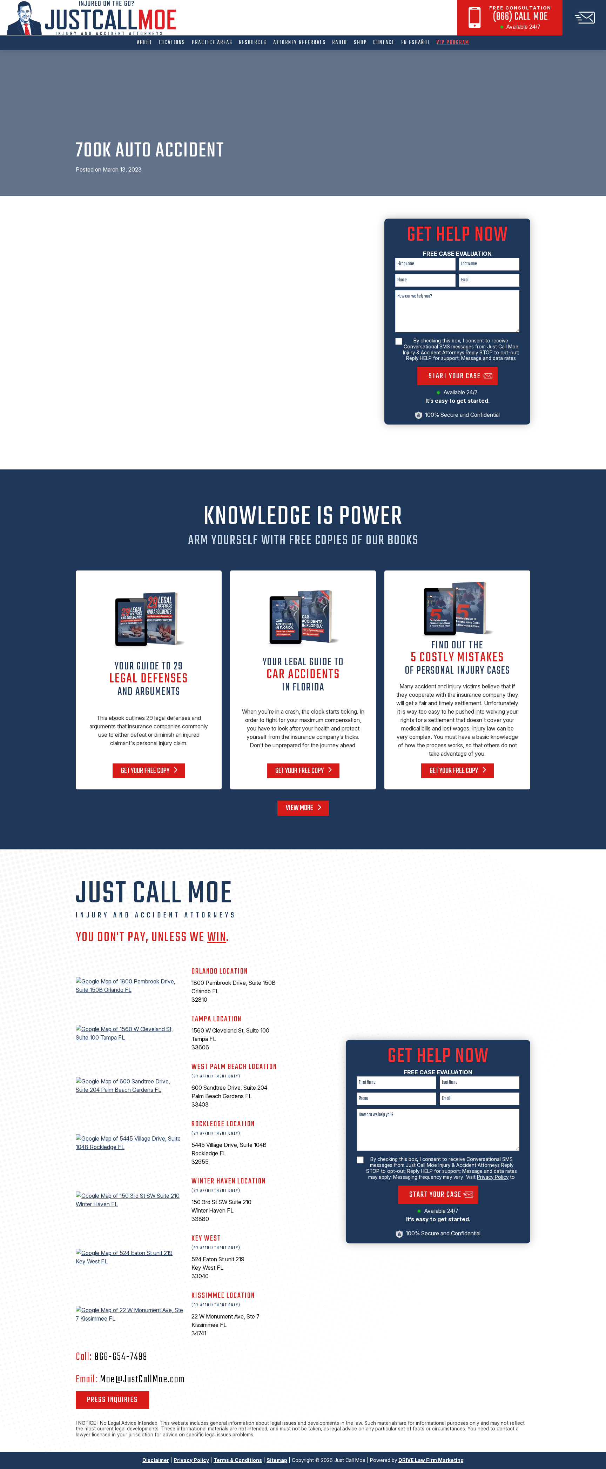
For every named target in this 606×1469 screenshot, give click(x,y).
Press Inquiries (112, 1400)
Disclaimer (155, 1460)
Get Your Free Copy (145, 771)
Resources (253, 42)
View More (300, 808)
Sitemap (277, 1460)
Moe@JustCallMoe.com (142, 1379)
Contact (384, 42)
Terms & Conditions (238, 1460)
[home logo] (93, 18)
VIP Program (453, 42)
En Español (415, 42)
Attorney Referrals (299, 42)
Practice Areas (212, 42)
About (144, 42)
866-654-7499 (121, 1357)
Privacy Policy (493, 1177)
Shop (360, 42)
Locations (172, 42)
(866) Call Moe (520, 17)
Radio (339, 42)
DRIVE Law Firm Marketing (431, 1460)
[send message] (584, 17)
